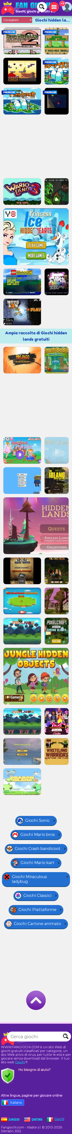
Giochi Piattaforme (37, 909)
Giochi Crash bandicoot (37, 848)
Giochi (20, 1062)
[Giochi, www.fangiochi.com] (28, 8)
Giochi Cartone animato (37, 923)
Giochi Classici (37, 895)
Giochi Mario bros (37, 834)
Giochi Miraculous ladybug (29, 879)
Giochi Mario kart (37, 862)
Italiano (16, 1102)
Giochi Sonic (37, 820)
